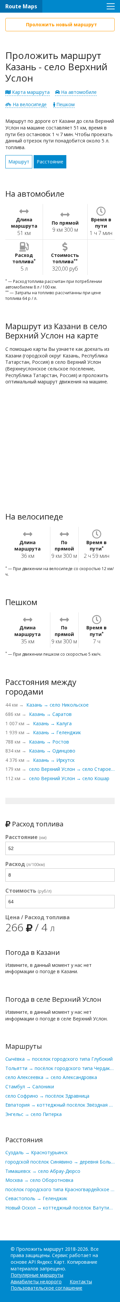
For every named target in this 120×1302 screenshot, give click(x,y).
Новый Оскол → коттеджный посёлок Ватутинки (60, 1207)
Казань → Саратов (50, 714)
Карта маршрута (30, 92)
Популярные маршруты (37, 1275)
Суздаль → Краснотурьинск (36, 1152)
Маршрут (18, 161)
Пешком (65, 104)
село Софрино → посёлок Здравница (47, 1096)
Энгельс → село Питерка (33, 1114)
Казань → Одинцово (52, 751)
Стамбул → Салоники (29, 1086)
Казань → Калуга (52, 723)
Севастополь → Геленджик (36, 1198)
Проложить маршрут (40, 1249)
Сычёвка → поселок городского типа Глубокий (59, 1059)
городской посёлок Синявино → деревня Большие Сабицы (60, 1162)
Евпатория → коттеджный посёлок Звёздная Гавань (60, 1105)
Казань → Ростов (49, 742)
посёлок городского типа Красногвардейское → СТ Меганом (60, 1189)
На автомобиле (78, 92)
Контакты (81, 1281)
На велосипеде (29, 104)
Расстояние (50, 161)
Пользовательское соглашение (46, 1288)
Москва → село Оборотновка (39, 1180)
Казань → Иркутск (54, 760)
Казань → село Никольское (57, 705)
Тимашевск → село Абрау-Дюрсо (42, 1171)
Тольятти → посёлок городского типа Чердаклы (60, 1068)
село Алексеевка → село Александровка (51, 1077)
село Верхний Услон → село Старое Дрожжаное (72, 769)
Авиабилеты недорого (36, 1281)
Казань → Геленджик (57, 732)
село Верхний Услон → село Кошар (69, 778)
